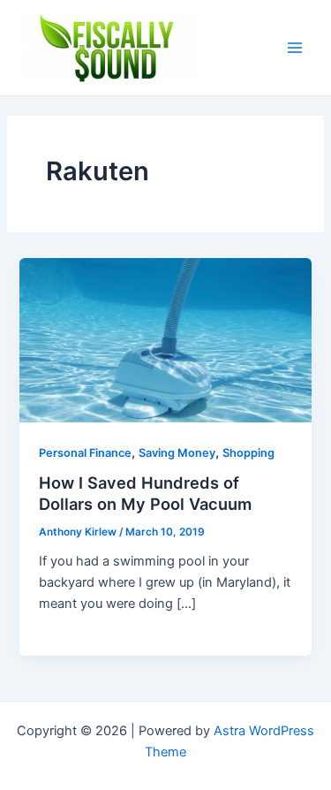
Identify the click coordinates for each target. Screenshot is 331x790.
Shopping (248, 453)
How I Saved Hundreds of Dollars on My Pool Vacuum (145, 493)
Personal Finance (85, 453)
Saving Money (177, 453)
